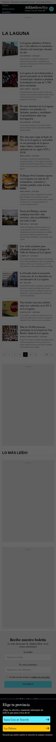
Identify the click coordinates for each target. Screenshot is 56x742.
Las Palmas (10, 728)
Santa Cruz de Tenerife (16, 719)
